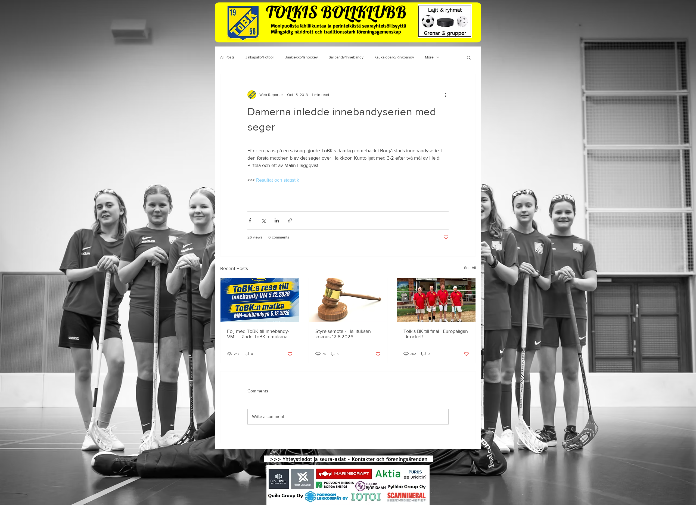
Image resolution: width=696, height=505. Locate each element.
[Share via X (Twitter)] (263, 220)
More (429, 57)
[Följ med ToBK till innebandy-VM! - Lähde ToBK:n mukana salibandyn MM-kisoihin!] (259, 300)
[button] (468, 57)
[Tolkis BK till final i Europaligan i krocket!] (436, 300)
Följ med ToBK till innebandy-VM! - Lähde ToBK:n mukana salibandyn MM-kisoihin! (258, 334)
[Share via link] (290, 220)
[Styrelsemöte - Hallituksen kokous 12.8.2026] (348, 300)
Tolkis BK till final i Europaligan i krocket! (435, 334)
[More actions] (445, 94)
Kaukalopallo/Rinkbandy (394, 57)
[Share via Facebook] (250, 220)
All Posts (227, 57)
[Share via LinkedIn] (276, 220)
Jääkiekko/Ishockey (301, 57)
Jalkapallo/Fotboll (260, 57)
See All (470, 267)
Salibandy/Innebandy (346, 57)
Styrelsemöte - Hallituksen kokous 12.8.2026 (343, 334)
